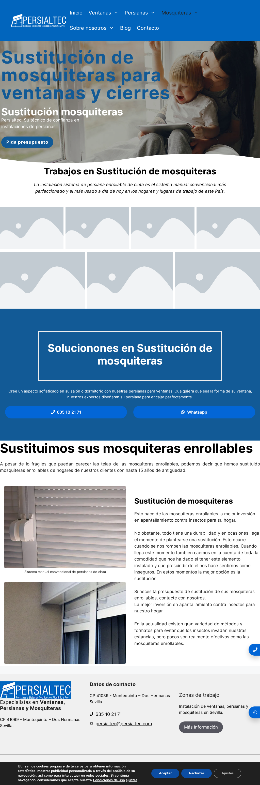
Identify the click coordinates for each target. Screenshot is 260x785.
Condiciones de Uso (109, 780)
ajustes (131, 780)
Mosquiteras (176, 13)
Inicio (76, 13)
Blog (125, 28)
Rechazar (196, 773)
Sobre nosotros (88, 28)
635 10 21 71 (108, 714)
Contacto (148, 28)
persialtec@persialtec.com (123, 723)
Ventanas (100, 13)
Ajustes (227, 773)
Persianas (136, 13)
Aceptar (165, 773)
